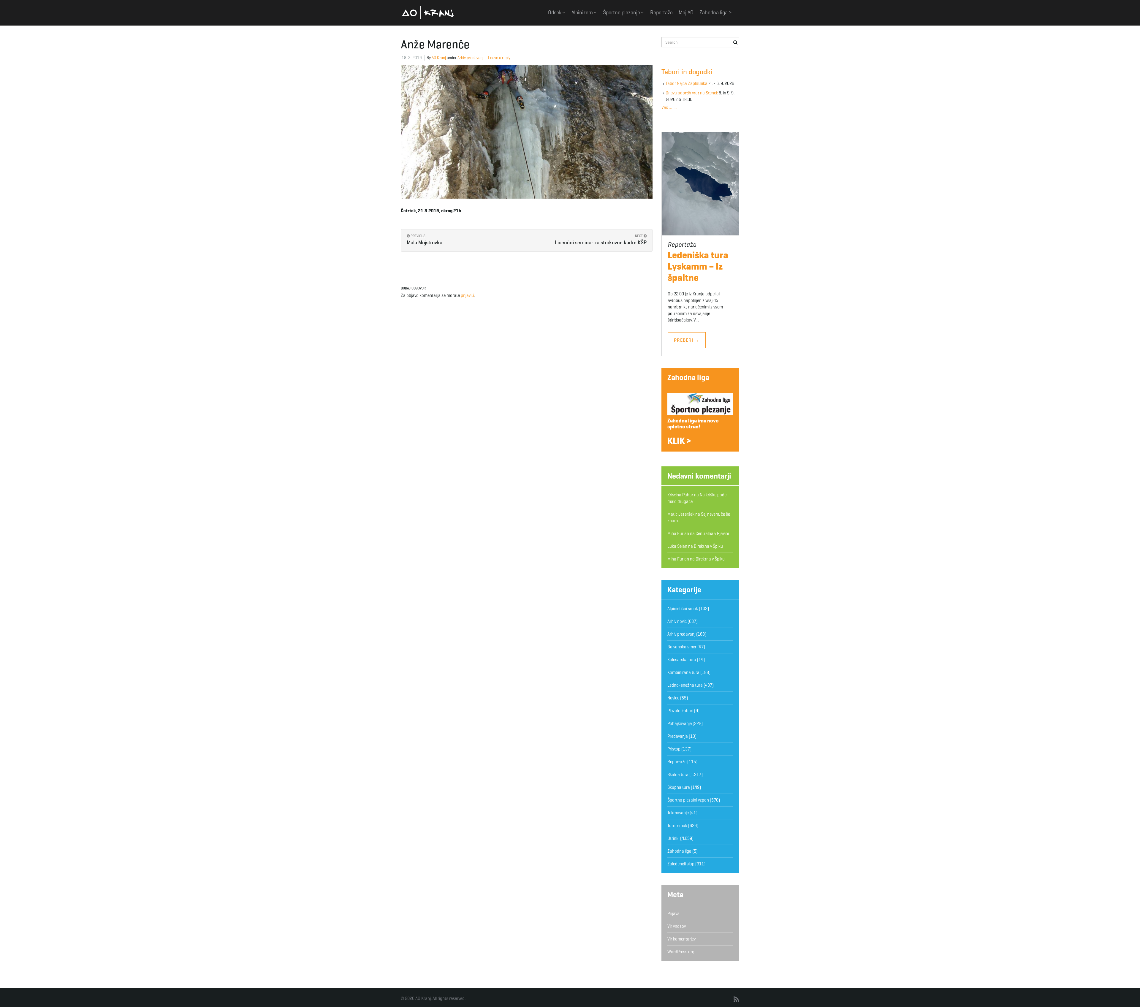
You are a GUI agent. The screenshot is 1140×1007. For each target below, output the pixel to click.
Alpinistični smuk (682, 608)
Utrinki (673, 838)
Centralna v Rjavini (712, 533)
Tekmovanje (678, 813)
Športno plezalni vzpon (688, 800)
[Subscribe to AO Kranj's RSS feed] (736, 999)
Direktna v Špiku (708, 546)
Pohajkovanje (679, 723)
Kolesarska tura (681, 659)
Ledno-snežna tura (685, 685)
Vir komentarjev (681, 939)
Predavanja (677, 736)
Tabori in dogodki (686, 71)
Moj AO (686, 12)
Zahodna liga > (715, 12)
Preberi (686, 340)
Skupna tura (678, 787)
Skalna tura (677, 774)
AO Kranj (428, 12)
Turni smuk (677, 825)
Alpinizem (582, 12)
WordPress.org (680, 951)
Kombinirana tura (683, 672)
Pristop (673, 749)
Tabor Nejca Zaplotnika (686, 83)
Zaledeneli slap (680, 864)
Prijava (673, 913)
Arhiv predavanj (470, 57)
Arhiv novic (677, 621)
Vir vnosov (676, 926)
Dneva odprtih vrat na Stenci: (692, 93)
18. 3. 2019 (412, 57)
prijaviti (467, 295)
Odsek (555, 12)
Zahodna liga (688, 377)
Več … (669, 107)
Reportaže (661, 12)
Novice (673, 698)
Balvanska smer (681, 647)
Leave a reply (499, 57)
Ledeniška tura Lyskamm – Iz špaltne (698, 266)
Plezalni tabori (680, 710)
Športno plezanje (622, 12)
